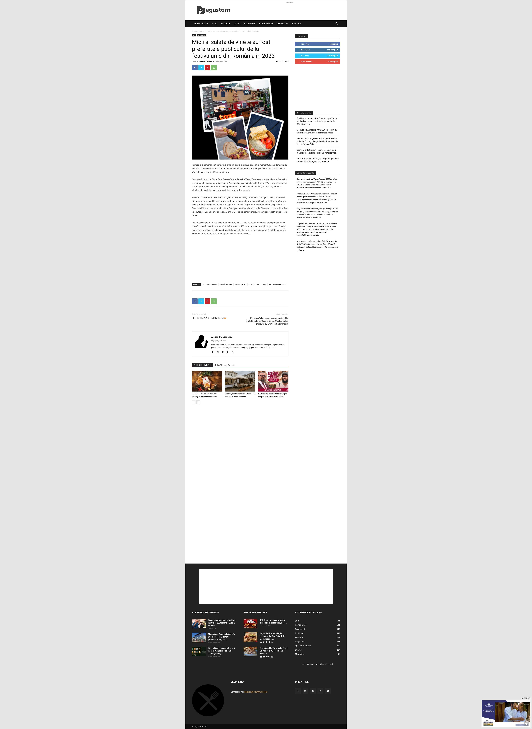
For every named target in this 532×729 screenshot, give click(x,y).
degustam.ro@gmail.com (255, 691)
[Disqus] (240, 448)
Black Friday (266, 23)
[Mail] (223, 352)
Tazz (250, 284)
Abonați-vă (333, 61)
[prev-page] (193, 402)
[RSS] (228, 352)
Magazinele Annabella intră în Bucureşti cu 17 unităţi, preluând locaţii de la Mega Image (317, 131)
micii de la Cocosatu (210, 284)
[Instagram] (218, 352)
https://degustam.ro (218, 341)
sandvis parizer (240, 284)
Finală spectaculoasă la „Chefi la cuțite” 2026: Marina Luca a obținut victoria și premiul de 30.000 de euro (317, 121)
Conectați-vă (332, 50)
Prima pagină (201, 23)
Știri (214, 23)
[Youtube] (328, 691)
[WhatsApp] (214, 67)
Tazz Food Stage (260, 284)
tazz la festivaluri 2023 (277, 284)
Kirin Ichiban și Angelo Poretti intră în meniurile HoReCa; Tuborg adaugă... (221, 651)
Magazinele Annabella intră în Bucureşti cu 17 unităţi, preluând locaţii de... (221, 637)
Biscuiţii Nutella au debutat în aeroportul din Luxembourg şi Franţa (317, 247)
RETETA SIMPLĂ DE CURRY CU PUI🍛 (209, 318)
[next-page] (198, 402)
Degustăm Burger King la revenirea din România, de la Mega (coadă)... (272, 636)
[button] (336, 24)
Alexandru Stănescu (206, 61)
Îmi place (334, 44)
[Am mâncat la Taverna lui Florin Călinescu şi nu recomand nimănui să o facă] (250, 651)
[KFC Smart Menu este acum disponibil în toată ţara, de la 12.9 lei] (250, 623)
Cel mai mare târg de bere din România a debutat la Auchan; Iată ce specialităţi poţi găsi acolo (315, 232)
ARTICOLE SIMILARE (202, 365)
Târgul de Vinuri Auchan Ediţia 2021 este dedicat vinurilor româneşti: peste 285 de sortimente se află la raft (317, 226)
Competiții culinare (244, 23)
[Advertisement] (289, 10)
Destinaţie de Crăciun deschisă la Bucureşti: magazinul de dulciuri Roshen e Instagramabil (317, 151)
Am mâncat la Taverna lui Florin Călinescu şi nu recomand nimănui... (274, 651)
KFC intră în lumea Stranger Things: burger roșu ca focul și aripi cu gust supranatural (318, 160)
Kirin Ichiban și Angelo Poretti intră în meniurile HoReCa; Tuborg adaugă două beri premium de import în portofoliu (317, 141)
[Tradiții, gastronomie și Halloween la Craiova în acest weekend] (240, 381)
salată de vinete (226, 284)
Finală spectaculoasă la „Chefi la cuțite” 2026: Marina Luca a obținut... (222, 623)
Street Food (201, 35)
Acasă (194, 31)
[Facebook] (195, 67)
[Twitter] (201, 67)
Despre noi (282, 23)
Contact (296, 23)
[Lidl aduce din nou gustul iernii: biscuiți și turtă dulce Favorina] (207, 381)
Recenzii (225, 23)
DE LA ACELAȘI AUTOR (224, 365)
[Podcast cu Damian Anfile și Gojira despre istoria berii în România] (273, 381)
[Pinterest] (207, 67)
